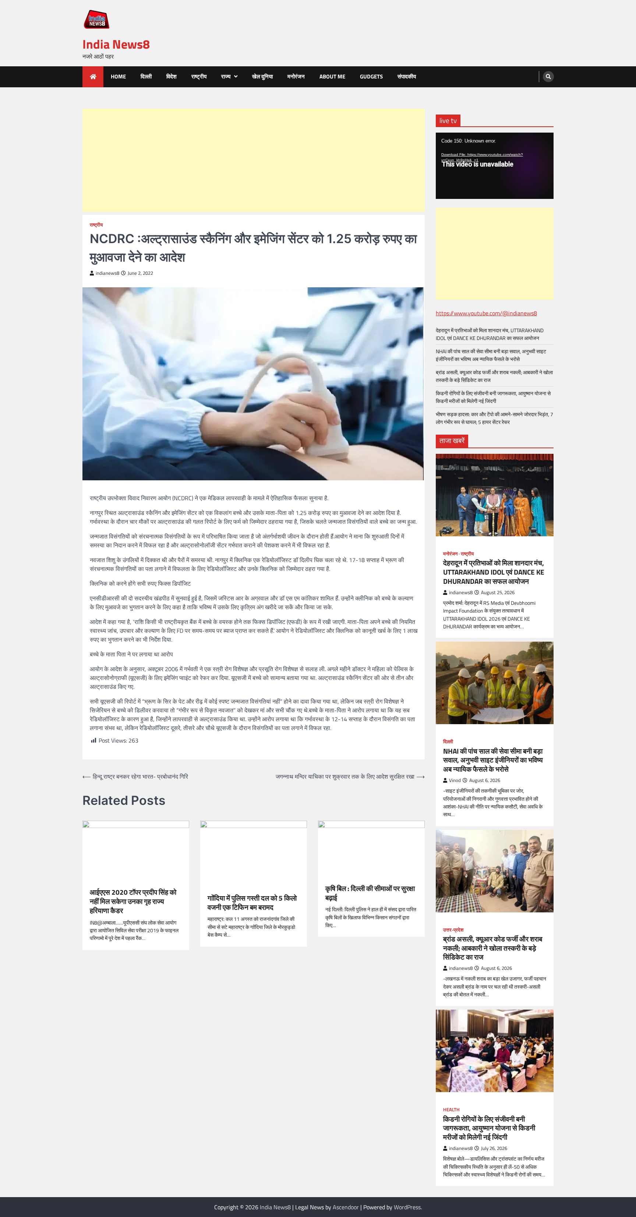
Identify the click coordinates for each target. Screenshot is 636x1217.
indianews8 (107, 273)
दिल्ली (146, 76)
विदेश (171, 76)
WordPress (407, 1207)
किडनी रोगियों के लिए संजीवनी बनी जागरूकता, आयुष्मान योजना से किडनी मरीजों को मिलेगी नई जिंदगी (493, 397)
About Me (332, 76)
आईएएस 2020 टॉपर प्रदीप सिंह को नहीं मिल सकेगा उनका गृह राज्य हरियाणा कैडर (133, 901)
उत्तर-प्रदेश (453, 930)
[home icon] (92, 76)
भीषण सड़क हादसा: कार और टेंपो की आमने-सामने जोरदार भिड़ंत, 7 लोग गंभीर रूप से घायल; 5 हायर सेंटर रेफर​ (494, 418)
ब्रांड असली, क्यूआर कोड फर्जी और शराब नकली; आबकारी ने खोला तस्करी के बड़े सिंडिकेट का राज (492, 948)
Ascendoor (346, 1207)
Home (118, 76)
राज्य (225, 76)
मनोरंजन (296, 76)
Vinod (455, 780)
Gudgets (371, 76)
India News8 (116, 44)
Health (451, 1109)
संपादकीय (407, 76)
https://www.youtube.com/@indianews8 (486, 313)
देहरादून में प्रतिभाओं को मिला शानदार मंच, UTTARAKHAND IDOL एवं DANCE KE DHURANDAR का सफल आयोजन (490, 334)
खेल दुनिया (262, 76)
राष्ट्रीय (198, 76)
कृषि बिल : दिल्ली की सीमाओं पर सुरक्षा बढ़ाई (370, 893)
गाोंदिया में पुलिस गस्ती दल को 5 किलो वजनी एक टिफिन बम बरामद (252, 903)
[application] (495, 166)
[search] (548, 76)
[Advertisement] (253, 160)
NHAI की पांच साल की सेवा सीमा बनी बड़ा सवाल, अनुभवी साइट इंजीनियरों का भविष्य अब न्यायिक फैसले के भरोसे (491, 355)
